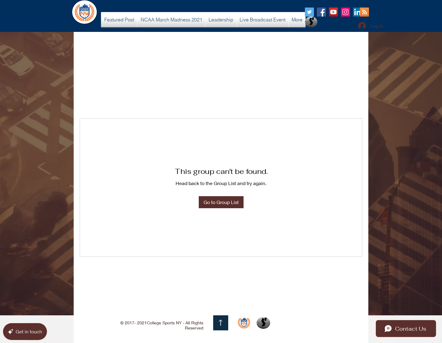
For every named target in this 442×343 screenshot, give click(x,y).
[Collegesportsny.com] (309, 12)
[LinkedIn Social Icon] (357, 12)
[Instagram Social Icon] (345, 12)
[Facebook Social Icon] (321, 12)
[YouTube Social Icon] (333, 12)
